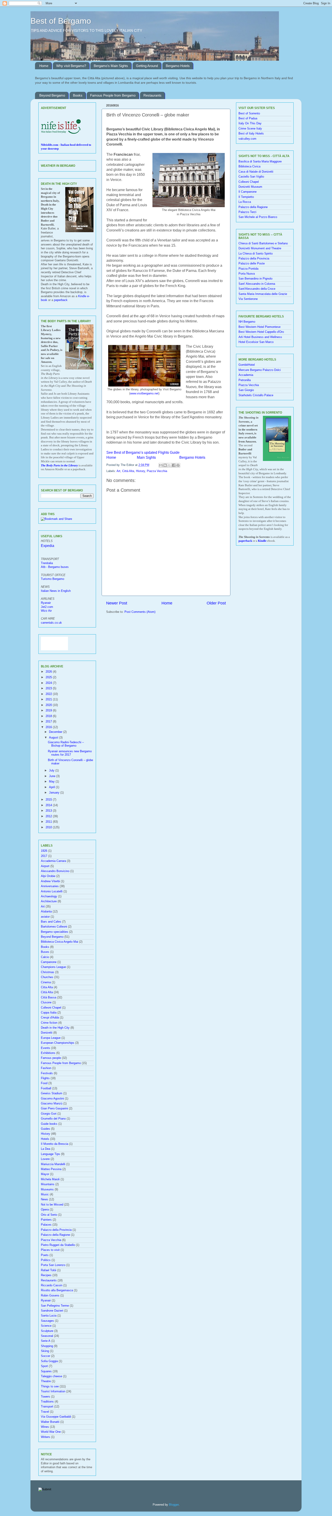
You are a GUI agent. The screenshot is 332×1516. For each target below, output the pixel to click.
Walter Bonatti (50, 1421)
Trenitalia (47, 563)
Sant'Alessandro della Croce (256, 288)
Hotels (45, 1139)
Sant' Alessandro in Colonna (256, 283)
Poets (45, 1255)
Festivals (47, 1073)
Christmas (47, 972)
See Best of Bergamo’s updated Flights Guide (143, 452)
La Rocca (244, 202)
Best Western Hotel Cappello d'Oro (261, 331)
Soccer (45, 1356)
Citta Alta (47, 987)
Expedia (47, 546)
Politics (46, 1260)
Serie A (45, 1340)
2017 (49, 721)
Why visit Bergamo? (71, 66)
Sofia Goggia (49, 1361)
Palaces (46, 1224)
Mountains (47, 1184)
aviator (45, 916)
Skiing (45, 1351)
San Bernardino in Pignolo (255, 278)
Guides (45, 1128)
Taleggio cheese (51, 1376)
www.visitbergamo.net (144, 393)
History (140, 471)
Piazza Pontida (248, 268)
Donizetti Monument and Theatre (259, 248)
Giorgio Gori (48, 1113)
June (52, 776)
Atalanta (46, 911)
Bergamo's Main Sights (111, 66)
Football (46, 1088)
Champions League (53, 967)
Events (45, 1048)
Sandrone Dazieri (52, 1310)
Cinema (46, 982)
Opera (45, 1209)
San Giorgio (246, 390)
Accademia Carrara (53, 861)
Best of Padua (247, 118)
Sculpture (47, 1331)
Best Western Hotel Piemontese (259, 327)
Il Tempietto (246, 197)
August (54, 737)
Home (43, 66)
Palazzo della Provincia (56, 1229)
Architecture (49, 901)
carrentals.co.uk (51, 622)
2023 (49, 688)
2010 (49, 827)
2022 (49, 694)
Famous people (51, 1058)
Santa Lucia (48, 1315)
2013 (49, 810)
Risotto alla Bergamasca (57, 1290)
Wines (45, 1426)
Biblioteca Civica (249, 166)
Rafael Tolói (48, 1270)
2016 (49, 727)
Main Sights (146, 457)
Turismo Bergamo (52, 579)
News (44, 1199)
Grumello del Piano (53, 1118)
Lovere (45, 1159)
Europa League (51, 1037)
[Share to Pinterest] (178, 465)
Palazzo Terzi (247, 212)
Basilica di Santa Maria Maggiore (260, 161)
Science (46, 1325)
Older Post (216, 603)
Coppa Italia (48, 1012)
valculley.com (247, 138)
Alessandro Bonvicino (55, 871)
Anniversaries (50, 886)
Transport (47, 1406)
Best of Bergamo (60, 20)
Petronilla (244, 380)
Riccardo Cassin (51, 1285)
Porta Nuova (246, 273)
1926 (44, 850)
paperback (61, 300)
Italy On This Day (250, 123)
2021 (49, 699)
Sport (44, 1366)
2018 (49, 716)
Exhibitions (48, 1053)
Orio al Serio (49, 1214)
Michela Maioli (50, 1179)
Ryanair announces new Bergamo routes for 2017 (70, 753)
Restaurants (152, 95)
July (52, 770)
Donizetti (46, 1032)
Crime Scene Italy (250, 128)
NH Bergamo (246, 321)
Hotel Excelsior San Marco (256, 342)
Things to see (50, 1386)
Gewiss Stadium (51, 1093)
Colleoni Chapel (51, 1007)
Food (44, 1083)
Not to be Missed (52, 1204)
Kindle (262, 540)
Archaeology (49, 896)
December (56, 732)
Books (77, 95)
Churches (47, 977)
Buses (45, 952)
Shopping (47, 1346)
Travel (45, 1411)
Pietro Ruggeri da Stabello (58, 1245)
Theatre (46, 1381)
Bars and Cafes (51, 921)
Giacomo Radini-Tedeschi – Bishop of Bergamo (66, 744)
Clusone (46, 1002)
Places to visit (50, 1250)
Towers (45, 1396)
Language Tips (50, 1154)
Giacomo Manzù (51, 1103)
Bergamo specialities (54, 931)
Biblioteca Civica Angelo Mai (59, 941)
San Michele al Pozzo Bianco (257, 217)
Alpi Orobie (48, 876)
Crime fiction (49, 1022)
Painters (46, 1219)
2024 (49, 683)
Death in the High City (55, 1027)
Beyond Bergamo (52, 95)
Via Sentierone (248, 299)
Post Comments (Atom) (139, 611)
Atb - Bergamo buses (55, 567)
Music (45, 1194)
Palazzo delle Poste (251, 263)
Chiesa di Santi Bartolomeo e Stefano (263, 243)
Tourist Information (53, 1391)
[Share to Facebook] (173, 465)
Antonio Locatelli (52, 891)
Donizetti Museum (250, 186)
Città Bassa (48, 997)
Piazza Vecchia (157, 471)
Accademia (245, 375)
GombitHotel (246, 364)
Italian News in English (56, 591)
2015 (49, 799)
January (54, 792)
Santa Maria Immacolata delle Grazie (262, 294)
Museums (47, 1189)
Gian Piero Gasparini (54, 1108)
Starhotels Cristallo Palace (255, 395)
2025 (49, 677)
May (52, 781)
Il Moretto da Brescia (54, 1144)
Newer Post (116, 603)
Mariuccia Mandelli (53, 1164)
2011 (49, 821)
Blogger (174, 1504)
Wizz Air (46, 610)
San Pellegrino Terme (55, 1305)
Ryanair (46, 602)
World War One (51, 1431)
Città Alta (128, 471)
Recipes (46, 1275)
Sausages (47, 1320)
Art (118, 471)
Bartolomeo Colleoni (54, 926)
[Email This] (161, 465)
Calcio (45, 957)
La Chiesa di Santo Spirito (255, 253)
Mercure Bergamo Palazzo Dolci (259, 370)
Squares (46, 1371)
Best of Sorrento (249, 113)
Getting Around (147, 66)
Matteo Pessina (51, 1169)
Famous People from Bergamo (113, 95)
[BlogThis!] (165, 465)
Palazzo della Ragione (55, 1234)
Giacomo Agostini (52, 1098)
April (52, 787)
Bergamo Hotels (178, 66)
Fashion (46, 1068)
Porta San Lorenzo (53, 1265)
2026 (49, 671)
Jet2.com (47, 607)
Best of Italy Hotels (251, 133)
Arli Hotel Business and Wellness (260, 337)
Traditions (47, 1401)
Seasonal (47, 1336)
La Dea (45, 1148)
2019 (49, 710)
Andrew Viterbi (50, 881)
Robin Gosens (50, 1295)
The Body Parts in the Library (59, 465)
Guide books (49, 1123)
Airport (45, 866)
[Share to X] (169, 465)
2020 (49, 705)
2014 (49, 805)
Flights (45, 1078)
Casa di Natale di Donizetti (255, 171)
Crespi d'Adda (50, 1017)
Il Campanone (247, 191)
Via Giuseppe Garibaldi (56, 1416)
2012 (49, 816)
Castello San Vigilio (251, 176)
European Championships (57, 1042)
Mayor (45, 1174)
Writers (45, 1437)
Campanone (48, 962)
